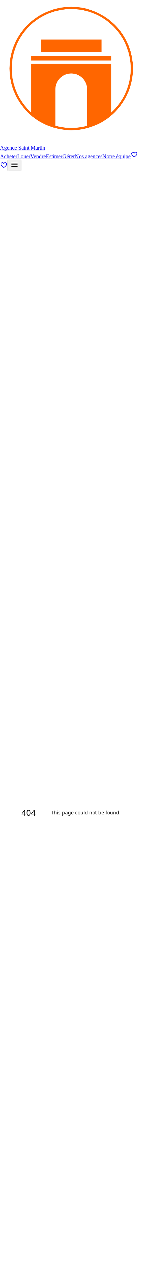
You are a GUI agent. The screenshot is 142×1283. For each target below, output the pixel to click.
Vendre (38, 156)
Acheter (8, 156)
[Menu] (14, 165)
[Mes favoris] (134, 156)
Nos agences (88, 156)
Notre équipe (116, 156)
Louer (23, 156)
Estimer (54, 156)
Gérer (68, 156)
